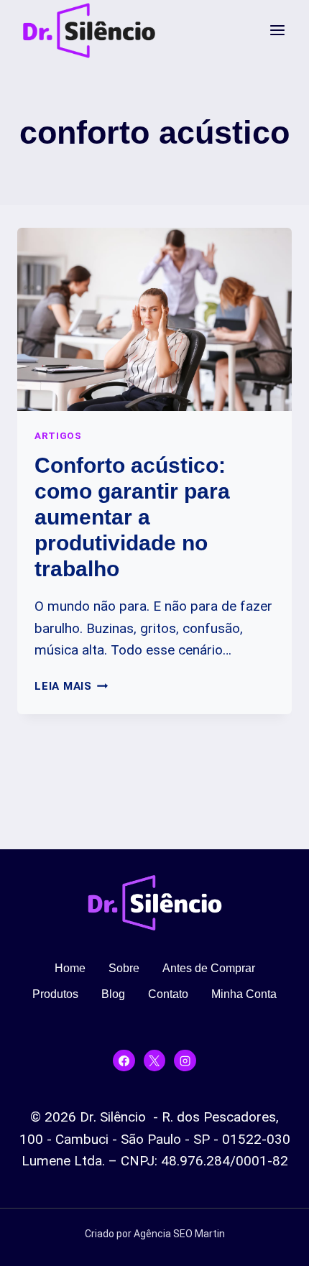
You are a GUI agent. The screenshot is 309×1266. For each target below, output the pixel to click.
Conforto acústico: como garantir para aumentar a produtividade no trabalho (132, 517)
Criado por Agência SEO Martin (155, 1233)
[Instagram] (184, 1060)
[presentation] (154, 319)
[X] (154, 1060)
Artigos (58, 435)
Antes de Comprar (208, 968)
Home (70, 968)
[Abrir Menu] (277, 30)
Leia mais (71, 686)
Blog (113, 994)
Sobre (124, 968)
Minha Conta (244, 994)
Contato (168, 994)
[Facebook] (123, 1060)
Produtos (55, 994)
